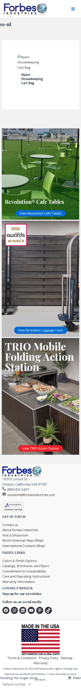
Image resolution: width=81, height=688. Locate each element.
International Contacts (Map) (23, 546)
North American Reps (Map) (22, 540)
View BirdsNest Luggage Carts (40, 330)
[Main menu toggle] (73, 9)
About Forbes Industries (20, 530)
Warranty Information (18, 582)
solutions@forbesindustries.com (31, 495)
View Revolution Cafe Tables (41, 213)
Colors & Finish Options (19, 561)
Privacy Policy (48, 658)
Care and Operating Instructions (26, 576)
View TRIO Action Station (40, 448)
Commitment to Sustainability (24, 571)
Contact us (10, 525)
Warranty (41, 663)
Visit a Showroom (15, 535)
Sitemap (67, 658)
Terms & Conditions (22, 658)
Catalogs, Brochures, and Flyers (25, 566)
